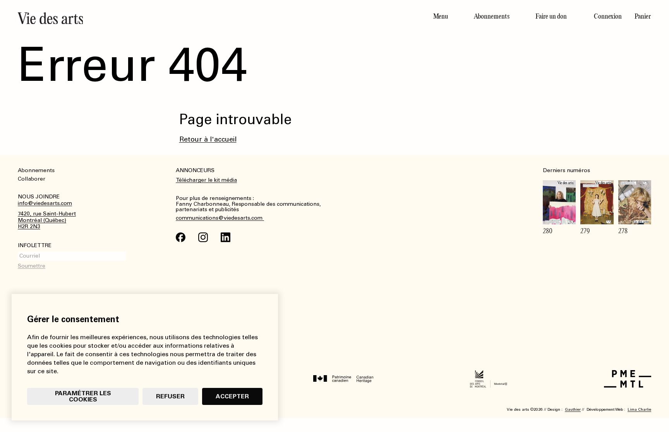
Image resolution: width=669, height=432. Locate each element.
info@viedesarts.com (45, 203)
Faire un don (551, 16)
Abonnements (491, 16)
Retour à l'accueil (208, 139)
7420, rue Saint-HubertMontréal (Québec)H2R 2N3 (47, 220)
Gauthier (573, 409)
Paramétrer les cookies (83, 396)
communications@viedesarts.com (220, 218)
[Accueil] (173, 18)
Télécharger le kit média (206, 180)
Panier (643, 16)
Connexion (608, 16)
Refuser (170, 396)
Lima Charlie (639, 409)
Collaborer (31, 179)
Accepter (232, 396)
